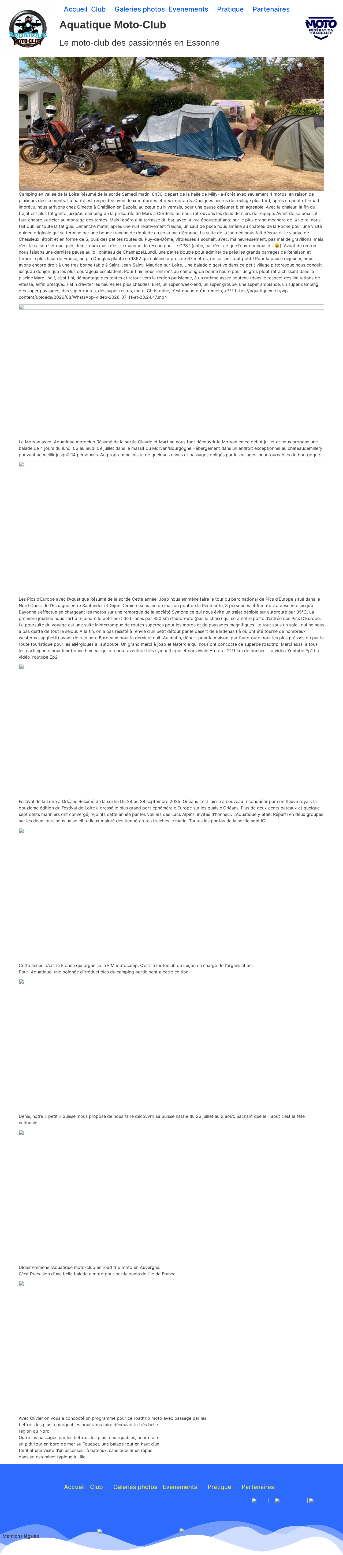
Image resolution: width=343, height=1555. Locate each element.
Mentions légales (21, 1536)
